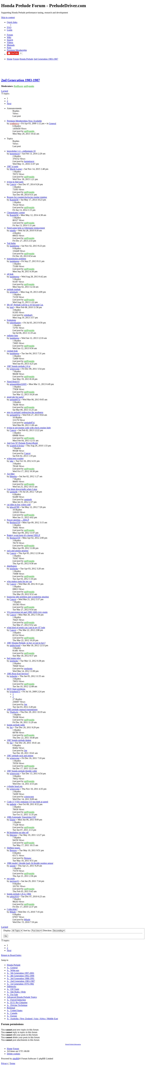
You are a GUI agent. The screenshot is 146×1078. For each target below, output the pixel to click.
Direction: (47, 930)
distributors (12, 566)
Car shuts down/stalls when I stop (22, 489)
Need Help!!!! (13, 381)
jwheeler (13, 676)
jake (11, 461)
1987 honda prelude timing (19, 740)
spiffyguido (29, 86)
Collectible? (12, 909)
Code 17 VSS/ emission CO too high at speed (27, 801)
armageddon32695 (18, 384)
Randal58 (14, 200)
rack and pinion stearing (17, 550)
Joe (25, 704)
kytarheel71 (15, 691)
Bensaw (13, 850)
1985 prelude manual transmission (22, 709)
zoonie (13, 866)
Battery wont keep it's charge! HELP (23, 535)
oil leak (10, 274)
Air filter (11, 474)
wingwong (14, 369)
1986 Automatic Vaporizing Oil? (21, 817)
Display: (7, 930)
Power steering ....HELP (18, 520)
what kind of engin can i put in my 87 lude (26, 627)
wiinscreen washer (15, 458)
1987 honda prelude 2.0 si (18, 366)
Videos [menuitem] (10, 42)
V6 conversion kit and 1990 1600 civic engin (27, 612)
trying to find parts (15, 182)
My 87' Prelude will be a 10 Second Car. (25, 305)
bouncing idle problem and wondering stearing (28, 597)
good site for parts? (15, 397)
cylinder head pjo (14, 786)
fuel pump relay (14, 658)
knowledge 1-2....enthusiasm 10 (21, 151)
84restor (13, 835)
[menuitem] (9, 27)
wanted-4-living (17, 445)
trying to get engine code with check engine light (29, 428)
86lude (13, 912)
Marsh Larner (16, 169)
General (52, 123)
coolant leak (12, 351)
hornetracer (15, 153)
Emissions (11, 320)
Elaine (12, 819)
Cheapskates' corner (16, 212)
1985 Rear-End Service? (18, 673)
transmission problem (16, 258)
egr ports (11, 878)
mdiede (13, 804)
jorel (12, 307)
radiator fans (12, 335)
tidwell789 (14, 507)
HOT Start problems (16, 689)
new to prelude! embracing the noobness (25, 412)
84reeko (13, 476)
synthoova (14, 123)
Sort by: (27, 930)
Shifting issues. (13, 848)
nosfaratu (14, 568)
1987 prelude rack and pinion (20, 755)
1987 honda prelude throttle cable (22, 771)
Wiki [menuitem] (9, 37)
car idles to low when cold (19, 504)
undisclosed (15, 645)
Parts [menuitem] (9, 47)
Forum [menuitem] (10, 35)
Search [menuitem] (10, 40)
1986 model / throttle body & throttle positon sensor (30, 863)
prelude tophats (14, 289)
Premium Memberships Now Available (24, 121)
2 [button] (7, 101)
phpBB (16, 1058)
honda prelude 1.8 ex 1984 (19, 894)
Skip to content (8, 17)
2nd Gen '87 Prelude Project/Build (22, 443)
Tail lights (11, 243)
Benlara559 (15, 522)
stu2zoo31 (14, 881)
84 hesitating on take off (18, 832)
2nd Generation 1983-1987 (20, 80)
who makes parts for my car (19, 581)
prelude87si (15, 399)
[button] (9, 103)
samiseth (13, 492)
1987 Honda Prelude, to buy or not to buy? (26, 643)
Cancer (13, 184)
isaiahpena (14, 246)
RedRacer (18, 86)
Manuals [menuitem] (11, 45)
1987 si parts (12, 166)
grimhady (14, 292)
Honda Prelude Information (73, 1044)
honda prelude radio (16, 725)
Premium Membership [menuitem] (17, 50)
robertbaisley (15, 322)
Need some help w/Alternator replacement (26, 228)
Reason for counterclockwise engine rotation (27, 197)
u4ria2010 (14, 896)
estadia (13, 230)
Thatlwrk (14, 712)
